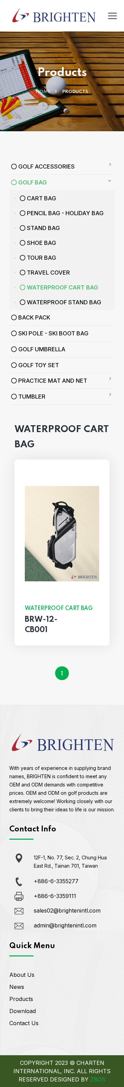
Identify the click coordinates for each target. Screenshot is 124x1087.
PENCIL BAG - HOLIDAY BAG (64, 213)
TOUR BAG (40, 257)
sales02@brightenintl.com (67, 910)
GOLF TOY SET (38, 365)
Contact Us (24, 1023)
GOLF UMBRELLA (41, 349)
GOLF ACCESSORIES (46, 166)
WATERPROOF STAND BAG (63, 302)
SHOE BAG (40, 242)
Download (22, 1011)
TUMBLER (31, 396)
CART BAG (40, 198)
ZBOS (97, 1079)
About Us (21, 974)
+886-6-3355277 (56, 881)
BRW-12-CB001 (41, 625)
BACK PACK (33, 317)
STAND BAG (42, 228)
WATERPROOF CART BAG (61, 287)
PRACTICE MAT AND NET (52, 380)
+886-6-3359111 (55, 896)
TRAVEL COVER (47, 272)
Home (43, 91)
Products (21, 998)
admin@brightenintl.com (65, 925)
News (16, 986)
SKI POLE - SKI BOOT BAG (53, 333)
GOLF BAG (32, 182)
